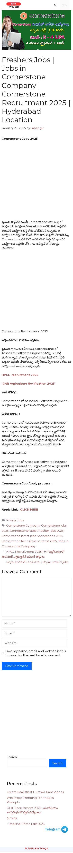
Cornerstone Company (23, 525)
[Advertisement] (36, 182)
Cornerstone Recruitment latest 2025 (29, 541)
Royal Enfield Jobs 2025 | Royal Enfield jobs (37, 562)
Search (12, 757)
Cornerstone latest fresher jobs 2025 (36, 530)
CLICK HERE (29, 509)
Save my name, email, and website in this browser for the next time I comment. (35, 653)
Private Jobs (15, 520)
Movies (12, 818)
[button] (55, 5)
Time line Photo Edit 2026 (26, 824)
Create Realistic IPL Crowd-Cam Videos (35, 792)
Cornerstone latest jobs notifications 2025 (32, 536)
